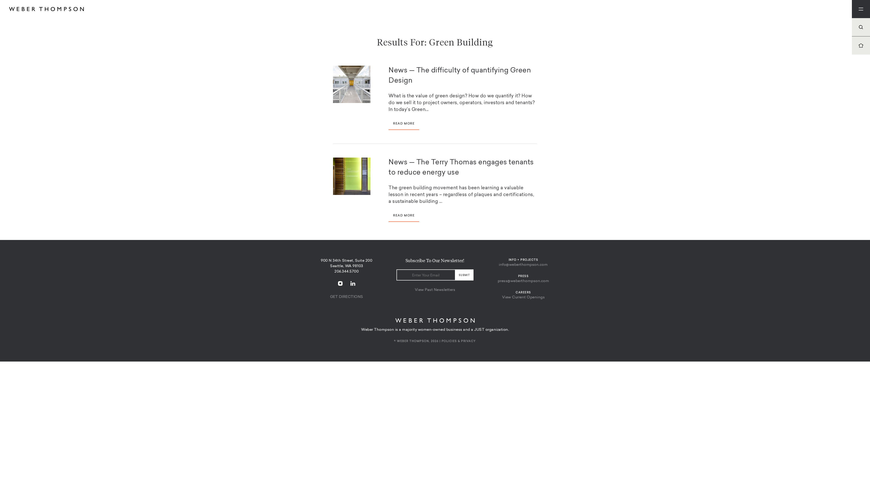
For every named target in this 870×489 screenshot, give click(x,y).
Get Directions (346, 297)
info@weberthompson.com (523, 265)
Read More (404, 123)
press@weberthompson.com (523, 281)
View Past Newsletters (435, 290)
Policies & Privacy (459, 341)
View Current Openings (523, 297)
